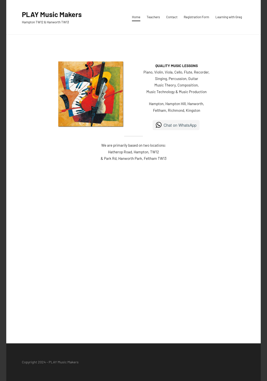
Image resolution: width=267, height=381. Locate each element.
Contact (171, 17)
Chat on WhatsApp (180, 125)
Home (136, 17)
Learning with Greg (228, 17)
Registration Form (196, 17)
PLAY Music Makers (52, 14)
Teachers (153, 17)
